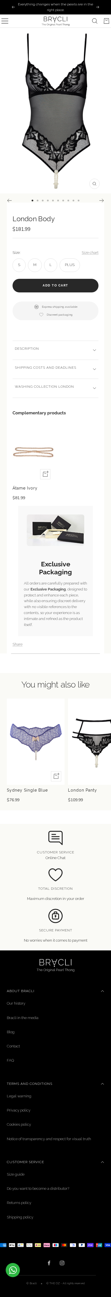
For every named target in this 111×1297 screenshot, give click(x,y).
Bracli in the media (22, 1018)
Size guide (15, 1174)
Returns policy (19, 1203)
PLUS (70, 265)
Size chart (90, 252)
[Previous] (9, 201)
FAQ (10, 1060)
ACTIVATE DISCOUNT (29, 1279)
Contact (13, 1046)
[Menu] (4, 21)
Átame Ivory (25, 488)
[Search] (95, 21)
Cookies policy (19, 1124)
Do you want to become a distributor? (38, 1188)
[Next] (101, 201)
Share (17, 644)
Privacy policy (18, 1110)
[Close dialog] (105, 1240)
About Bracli (20, 991)
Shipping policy (20, 1217)
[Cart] (106, 21)
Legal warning (19, 1096)
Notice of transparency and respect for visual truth (49, 1139)
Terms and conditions (29, 1084)
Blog (11, 1032)
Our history (16, 1003)
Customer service (25, 1162)
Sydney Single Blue (27, 790)
